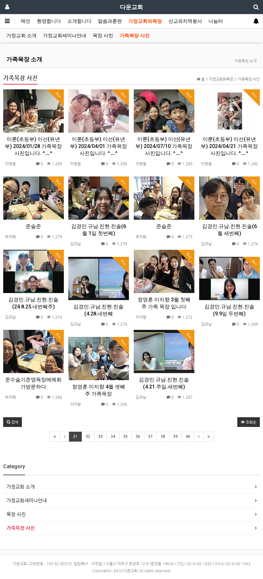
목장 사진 (103, 35)
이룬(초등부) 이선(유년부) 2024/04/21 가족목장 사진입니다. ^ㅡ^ (229, 146)
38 (163, 436)
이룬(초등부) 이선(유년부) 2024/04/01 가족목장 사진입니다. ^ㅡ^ (98, 146)
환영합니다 (49, 21)
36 (138, 436)
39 (175, 436)
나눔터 (215, 21)
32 (88, 436)
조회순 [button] (250, 422)
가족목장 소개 (24, 59)
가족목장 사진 (135, 35)
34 (113, 436)
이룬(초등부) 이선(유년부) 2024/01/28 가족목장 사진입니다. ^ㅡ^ (33, 146)
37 (150, 436)
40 (188, 436)
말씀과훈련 (110, 21)
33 (100, 436)
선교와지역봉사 (185, 21)
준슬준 (33, 226)
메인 (25, 21)
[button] (12, 422)
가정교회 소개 (21, 35)
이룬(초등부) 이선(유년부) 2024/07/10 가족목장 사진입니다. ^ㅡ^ (163, 146)
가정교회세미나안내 (64, 35)
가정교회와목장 (145, 21)
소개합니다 (79, 21)
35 (125, 436)
